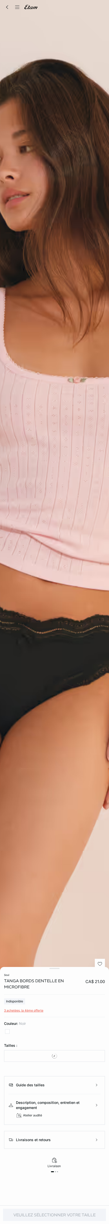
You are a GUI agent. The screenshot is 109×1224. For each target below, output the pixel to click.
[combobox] (54, 1056)
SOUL (6, 974)
